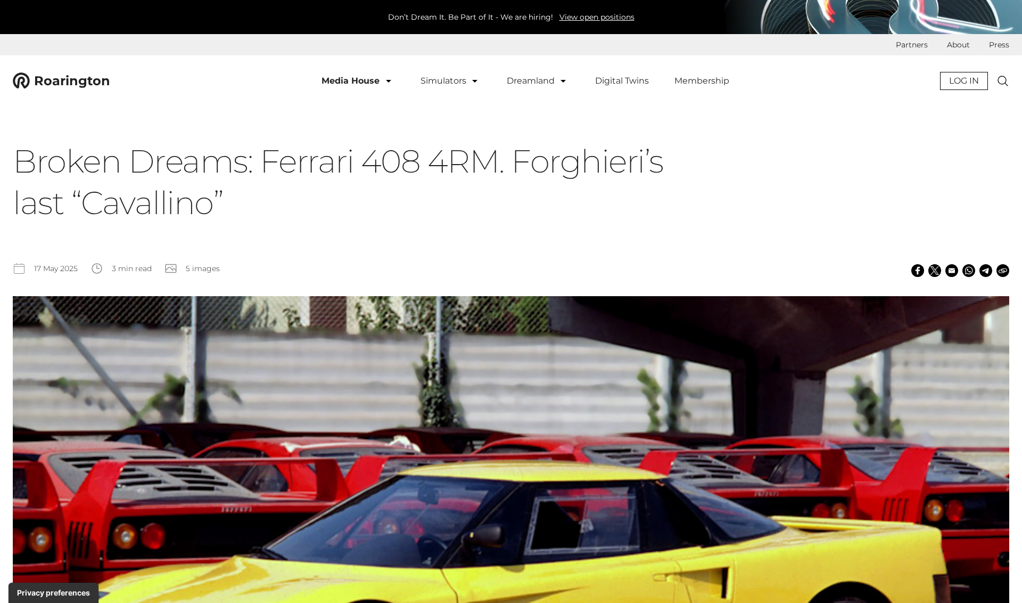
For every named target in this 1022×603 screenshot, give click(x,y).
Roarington (72, 80)
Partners (912, 45)
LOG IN (964, 81)
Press (999, 45)
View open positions (596, 17)
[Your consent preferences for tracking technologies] (53, 593)
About (958, 45)
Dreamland (532, 81)
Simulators (444, 81)
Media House (352, 81)
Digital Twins (622, 81)
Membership (701, 81)
